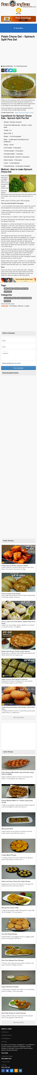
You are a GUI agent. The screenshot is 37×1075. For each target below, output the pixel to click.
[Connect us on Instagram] (20, 1070)
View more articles (18, 717)
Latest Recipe (8, 752)
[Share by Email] (3, 70)
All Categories (6, 1038)
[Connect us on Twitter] (11, 1070)
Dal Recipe (7, 301)
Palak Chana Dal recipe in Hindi (24, 112)
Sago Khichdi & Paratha (10, 987)
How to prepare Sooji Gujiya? (11, 594)
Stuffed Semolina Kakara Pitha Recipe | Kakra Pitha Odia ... (18, 708)
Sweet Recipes (8, 540)
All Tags (4, 1041)
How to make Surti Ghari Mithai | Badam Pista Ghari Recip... (18, 622)
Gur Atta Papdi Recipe (9, 934)
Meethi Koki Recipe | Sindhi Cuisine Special (16, 651)
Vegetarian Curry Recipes (24, 298)
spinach (11, 288)
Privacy (4, 1065)
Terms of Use (6, 1062)
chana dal (17, 288)
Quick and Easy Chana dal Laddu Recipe (16, 881)
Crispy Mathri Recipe (9, 855)
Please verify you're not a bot (11, 363)
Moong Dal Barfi (7, 829)
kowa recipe (24, 288)
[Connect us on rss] (16, 1070)
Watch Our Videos (7, 1056)
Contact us (5, 1032)
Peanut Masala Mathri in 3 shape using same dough (17, 801)
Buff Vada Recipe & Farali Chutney (14, 1013)
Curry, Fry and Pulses (10, 298)
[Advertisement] (18, 49)
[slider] (4, 306)
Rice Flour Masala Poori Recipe (13, 960)
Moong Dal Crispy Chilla (10, 908)
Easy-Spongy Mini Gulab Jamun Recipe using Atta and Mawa (18, 773)
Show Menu (19, 28)
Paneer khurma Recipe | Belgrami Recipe (15, 566)
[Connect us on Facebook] (3, 1070)
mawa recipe (7, 291)
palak (5, 288)
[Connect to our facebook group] (7, 1070)
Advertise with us (7, 1035)
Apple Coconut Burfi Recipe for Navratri (15, 679)
